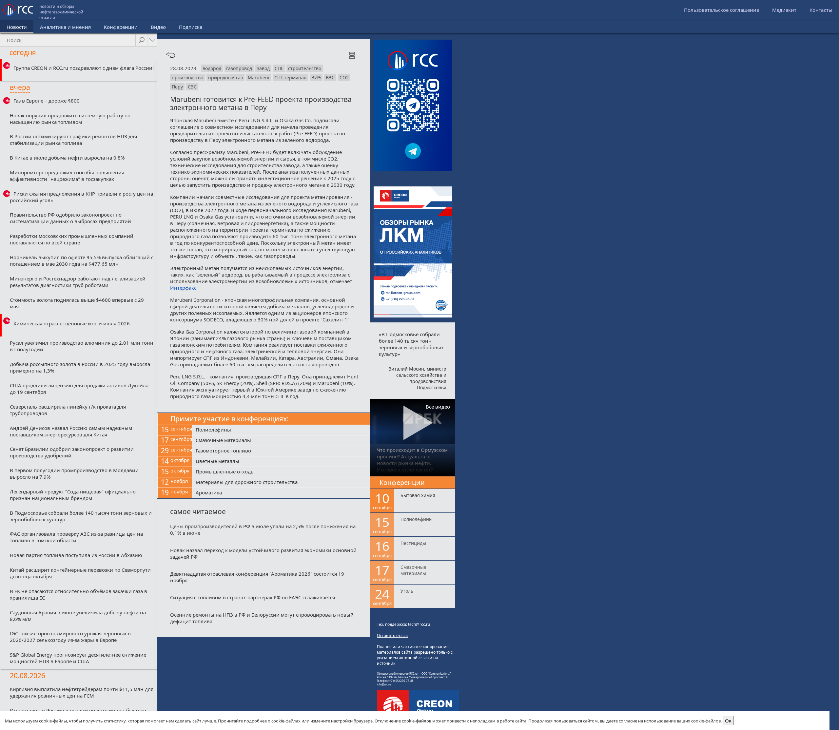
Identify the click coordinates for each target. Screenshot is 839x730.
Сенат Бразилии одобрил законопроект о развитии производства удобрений (72, 452)
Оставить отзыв (392, 635)
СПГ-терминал (290, 77)
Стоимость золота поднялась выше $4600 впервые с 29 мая (77, 303)
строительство (304, 68)
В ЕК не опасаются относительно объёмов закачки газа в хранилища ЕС (78, 594)
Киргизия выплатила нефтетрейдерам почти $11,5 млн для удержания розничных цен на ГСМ (81, 692)
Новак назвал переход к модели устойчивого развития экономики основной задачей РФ (263, 553)
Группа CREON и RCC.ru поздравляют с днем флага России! (83, 68)
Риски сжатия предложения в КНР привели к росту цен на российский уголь (81, 196)
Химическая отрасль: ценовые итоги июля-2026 (71, 323)
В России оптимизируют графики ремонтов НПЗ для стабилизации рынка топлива (73, 139)
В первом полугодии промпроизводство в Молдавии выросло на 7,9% (74, 473)
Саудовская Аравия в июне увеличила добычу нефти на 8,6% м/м (78, 615)
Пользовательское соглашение (721, 10)
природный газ (225, 77)
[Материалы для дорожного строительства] (281, 483)
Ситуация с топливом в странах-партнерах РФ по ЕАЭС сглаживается (252, 597)
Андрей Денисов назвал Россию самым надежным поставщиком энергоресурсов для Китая (71, 431)
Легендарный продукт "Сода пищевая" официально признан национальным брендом (73, 494)
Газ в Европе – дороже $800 (46, 100)
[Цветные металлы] (281, 462)
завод (263, 68)
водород (212, 68)
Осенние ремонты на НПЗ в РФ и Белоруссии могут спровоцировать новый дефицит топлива (262, 617)
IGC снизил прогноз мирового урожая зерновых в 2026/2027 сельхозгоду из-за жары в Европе (70, 636)
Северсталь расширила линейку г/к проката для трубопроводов (68, 409)
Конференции (121, 27)
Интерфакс (183, 287)
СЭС (192, 87)
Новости (17, 27)
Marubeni (258, 77)
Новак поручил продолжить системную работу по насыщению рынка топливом (70, 118)
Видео (158, 27)
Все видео (438, 406)
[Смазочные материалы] (281, 441)
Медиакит (784, 10)
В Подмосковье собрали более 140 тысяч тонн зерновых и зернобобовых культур (81, 516)
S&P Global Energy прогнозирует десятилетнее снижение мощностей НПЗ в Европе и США (78, 657)
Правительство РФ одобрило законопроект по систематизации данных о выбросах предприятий (70, 217)
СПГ (279, 68)
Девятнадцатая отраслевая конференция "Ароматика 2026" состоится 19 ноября (257, 577)
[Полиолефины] (281, 430)
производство (187, 77)
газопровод (239, 68)
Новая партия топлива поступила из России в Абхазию (76, 555)
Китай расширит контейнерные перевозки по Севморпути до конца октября (80, 573)
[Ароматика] (281, 493)
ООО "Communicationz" (436, 673)
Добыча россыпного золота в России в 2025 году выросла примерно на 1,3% (80, 367)
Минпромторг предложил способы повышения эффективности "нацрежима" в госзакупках (67, 175)
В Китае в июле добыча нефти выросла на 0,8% (67, 157)
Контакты (821, 10)
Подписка (190, 27)
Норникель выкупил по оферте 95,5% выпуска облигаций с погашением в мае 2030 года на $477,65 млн (81, 260)
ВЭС (330, 77)
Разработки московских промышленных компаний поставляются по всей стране (71, 239)
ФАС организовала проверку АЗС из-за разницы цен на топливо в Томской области (76, 537)
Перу (177, 87)
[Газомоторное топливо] (281, 451)
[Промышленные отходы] (281, 472)
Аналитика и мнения (65, 27)
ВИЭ (316, 77)
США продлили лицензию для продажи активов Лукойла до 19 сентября (79, 388)
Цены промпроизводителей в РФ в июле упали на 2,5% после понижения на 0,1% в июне (263, 529)
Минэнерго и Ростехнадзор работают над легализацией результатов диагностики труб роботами (78, 281)
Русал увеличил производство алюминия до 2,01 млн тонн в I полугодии (81, 346)
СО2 (344, 77)
